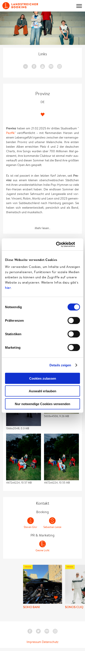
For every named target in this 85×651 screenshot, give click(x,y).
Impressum (34, 642)
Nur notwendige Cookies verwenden (42, 404)
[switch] (74, 320)
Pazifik (10, 133)
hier (8, 287)
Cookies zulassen (42, 378)
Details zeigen (60, 365)
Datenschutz (50, 642)
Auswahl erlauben (42, 391)
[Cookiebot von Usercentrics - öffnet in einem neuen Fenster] (61, 244)
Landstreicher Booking (20, 5)
